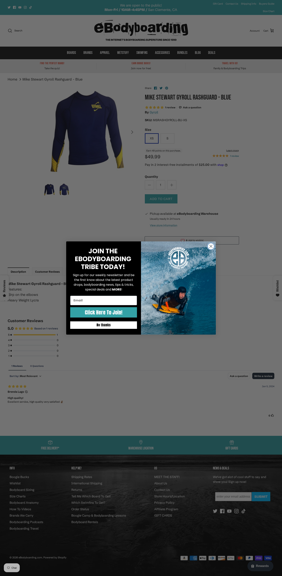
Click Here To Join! (103, 312)
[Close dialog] (211, 246)
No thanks (103, 325)
